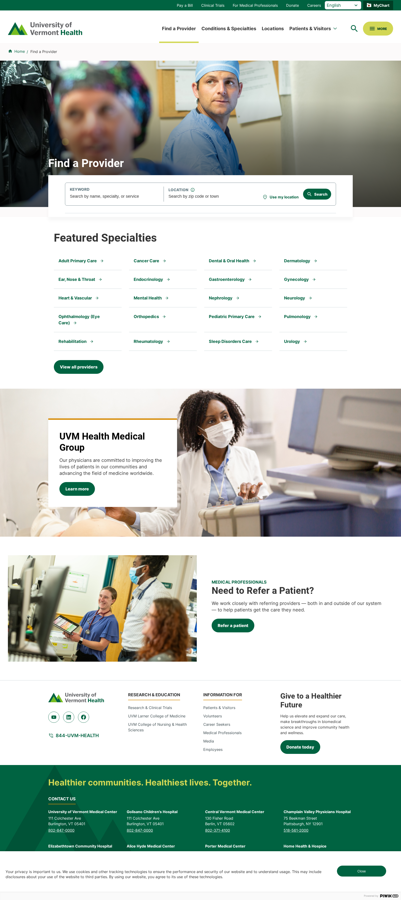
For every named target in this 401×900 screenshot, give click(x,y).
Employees (213, 749)
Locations (273, 28)
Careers (314, 5)
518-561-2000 (296, 830)
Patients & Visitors (310, 28)
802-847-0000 (61, 830)
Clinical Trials (212, 5)
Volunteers (212, 716)
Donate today (300, 747)
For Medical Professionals (255, 5)
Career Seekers (216, 724)
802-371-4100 (217, 830)
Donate (292, 5)
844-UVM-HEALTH (77, 735)
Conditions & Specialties (228, 28)
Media (208, 741)
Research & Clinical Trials (150, 707)
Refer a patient (233, 625)
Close (361, 871)
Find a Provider (179, 28)
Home (19, 51)
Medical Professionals (222, 732)
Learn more (77, 488)
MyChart (381, 5)
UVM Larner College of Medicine (156, 716)
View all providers (78, 367)
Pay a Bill (185, 5)
